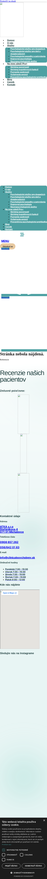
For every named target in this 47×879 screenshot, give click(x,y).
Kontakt (11, 84)
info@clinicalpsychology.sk (17, 557)
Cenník (10, 82)
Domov (10, 40)
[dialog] (23, 848)
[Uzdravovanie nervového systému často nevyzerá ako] (35, 721)
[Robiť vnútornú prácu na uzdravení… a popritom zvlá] (11, 704)
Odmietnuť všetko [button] (33, 866)
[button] (23, 136)
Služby (10, 45)
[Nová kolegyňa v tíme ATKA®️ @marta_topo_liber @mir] (11, 666)
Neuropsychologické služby (23, 61)
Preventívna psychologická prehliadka (28, 77)
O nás (10, 43)
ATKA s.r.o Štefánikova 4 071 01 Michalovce (12, 529)
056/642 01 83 (9, 547)
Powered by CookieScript (23, 876)
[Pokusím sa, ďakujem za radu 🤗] (35, 661)
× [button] (44, 820)
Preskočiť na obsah (8, 1)
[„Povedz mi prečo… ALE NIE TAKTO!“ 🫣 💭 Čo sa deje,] (35, 806)
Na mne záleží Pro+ (17, 64)
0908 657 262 (9, 542)
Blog (9, 79)
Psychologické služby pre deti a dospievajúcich (25, 52)
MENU (5, 241)
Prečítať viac (6, 844)
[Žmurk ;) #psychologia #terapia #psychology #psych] (11, 773)
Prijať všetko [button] (11, 866)
